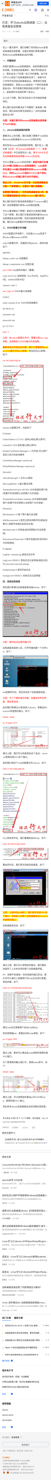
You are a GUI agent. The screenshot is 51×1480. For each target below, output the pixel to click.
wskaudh (5, 1188)
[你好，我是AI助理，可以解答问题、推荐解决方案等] (36, 10)
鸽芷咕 (4, 1203)
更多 (4, 1393)
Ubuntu (25, 1127)
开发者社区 (11, 1451)
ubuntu (5, 1409)
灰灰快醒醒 (6, 1218)
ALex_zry (5, 1310)
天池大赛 (20, 1451)
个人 (47, 15)
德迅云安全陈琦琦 (8, 1295)
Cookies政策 (25, 1460)
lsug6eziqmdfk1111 (9, 1233)
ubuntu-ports (7, 1414)
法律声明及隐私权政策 (11, 1460)
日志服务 (15, 1127)
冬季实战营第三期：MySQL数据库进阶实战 (20, 1381)
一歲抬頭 (5, 1172)
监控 (33, 1127)
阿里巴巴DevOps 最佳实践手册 (15, 1386)
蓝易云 (4, 1249)
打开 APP (43, 3)
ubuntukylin (7, 1420)
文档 (4, 1451)
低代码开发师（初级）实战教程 (15, 1376)
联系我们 (25, 1444)
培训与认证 (28, 1451)
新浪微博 (15, 1437)
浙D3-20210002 (27, 1469)
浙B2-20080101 (29, 1466)
